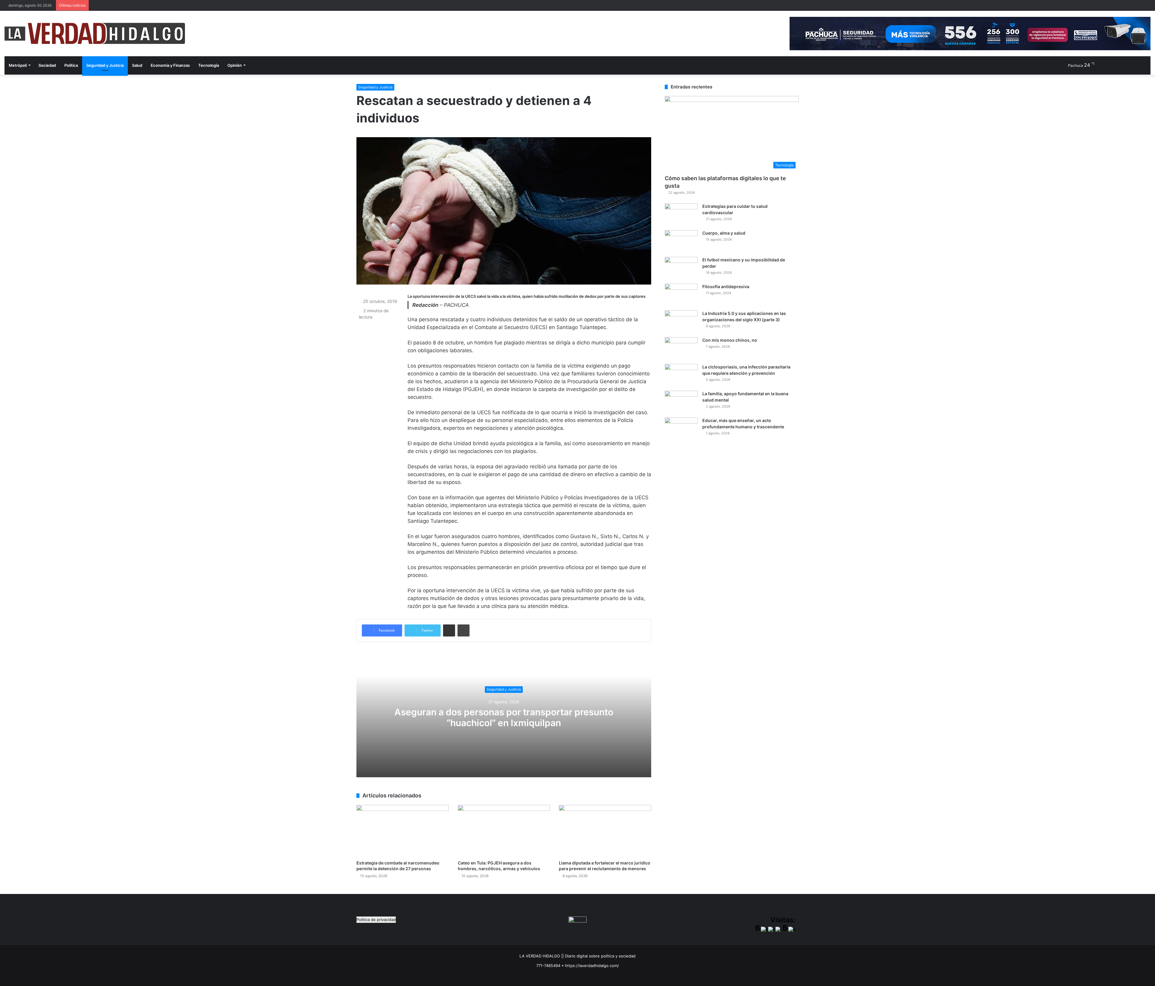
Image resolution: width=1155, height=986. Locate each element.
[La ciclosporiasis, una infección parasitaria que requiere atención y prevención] (681, 375)
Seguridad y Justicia (105, 65)
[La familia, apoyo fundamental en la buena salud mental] (681, 402)
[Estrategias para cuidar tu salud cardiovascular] (681, 214)
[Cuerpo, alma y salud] (681, 241)
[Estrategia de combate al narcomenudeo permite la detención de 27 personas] (402, 831)
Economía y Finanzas (170, 65)
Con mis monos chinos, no (729, 340)
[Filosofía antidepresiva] (681, 295)
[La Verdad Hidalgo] (95, 33)
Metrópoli (18, 65)
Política (71, 65)
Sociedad (47, 65)
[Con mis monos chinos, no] (681, 348)
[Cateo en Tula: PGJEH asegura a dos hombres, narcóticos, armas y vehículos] (504, 831)
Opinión (234, 65)
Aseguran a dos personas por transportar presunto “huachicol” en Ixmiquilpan (503, 717)
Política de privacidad (376, 919)
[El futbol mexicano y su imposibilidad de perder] (681, 268)
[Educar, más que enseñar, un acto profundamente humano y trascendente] (681, 429)
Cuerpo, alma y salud (723, 233)
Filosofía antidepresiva (725, 286)
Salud (137, 65)
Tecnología (208, 65)
